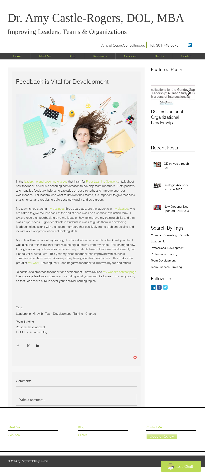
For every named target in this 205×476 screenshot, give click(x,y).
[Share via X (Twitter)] (28, 345)
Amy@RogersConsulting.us (123, 45)
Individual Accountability (31, 332)
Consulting (170, 235)
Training (78, 314)
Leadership (23, 314)
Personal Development (30, 327)
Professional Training (164, 254)
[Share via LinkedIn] (37, 345)
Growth (38, 314)
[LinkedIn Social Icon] (190, 45)
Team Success (160, 267)
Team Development (58, 314)
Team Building (25, 321)
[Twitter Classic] (165, 287)
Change (90, 314)
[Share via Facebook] (18, 345)
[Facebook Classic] (159, 287)
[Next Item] (188, 93)
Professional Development (167, 248)
